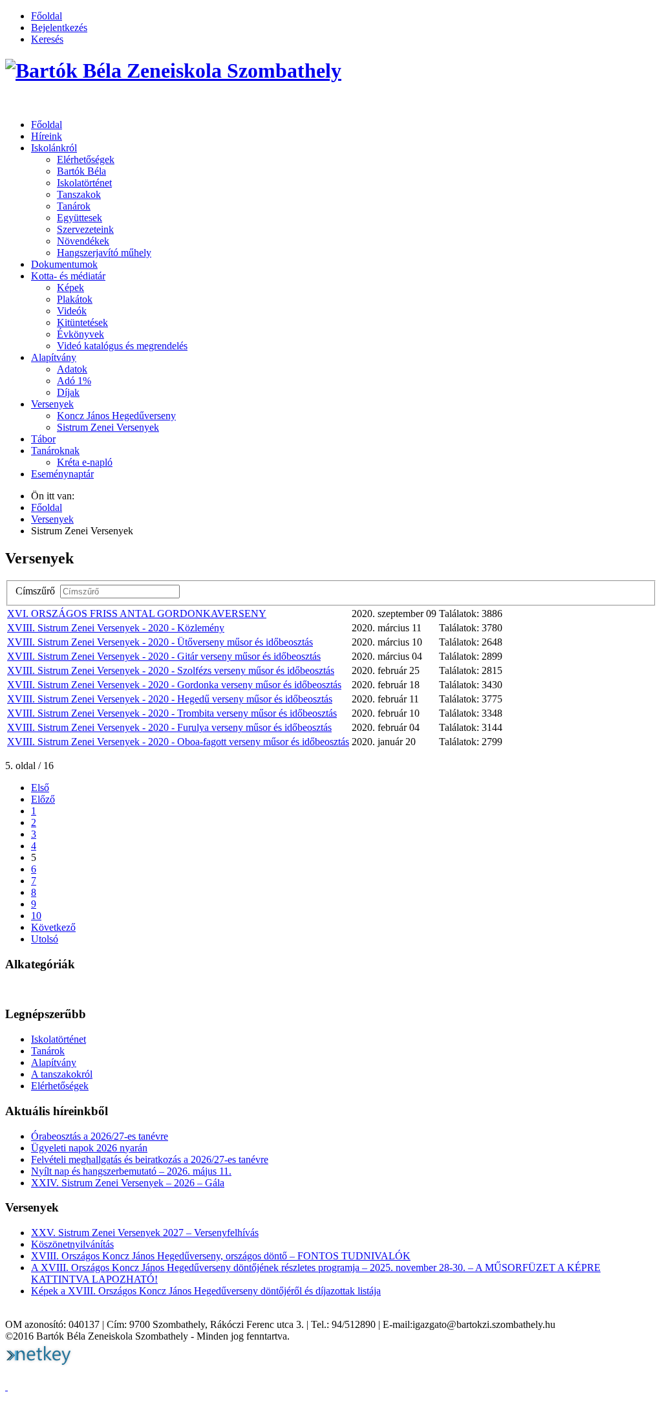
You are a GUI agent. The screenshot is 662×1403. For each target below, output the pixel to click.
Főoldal (46, 15)
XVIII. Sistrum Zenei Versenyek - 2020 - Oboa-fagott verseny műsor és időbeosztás (178, 741)
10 (36, 915)
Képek (70, 287)
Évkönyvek (80, 334)
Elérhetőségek (85, 159)
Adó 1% (74, 380)
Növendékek (83, 240)
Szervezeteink (85, 229)
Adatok (72, 369)
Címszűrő (38, 590)
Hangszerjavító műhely (104, 252)
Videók (72, 310)
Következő (53, 927)
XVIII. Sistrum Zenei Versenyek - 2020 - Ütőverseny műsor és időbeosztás (160, 641)
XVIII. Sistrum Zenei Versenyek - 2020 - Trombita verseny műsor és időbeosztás (172, 713)
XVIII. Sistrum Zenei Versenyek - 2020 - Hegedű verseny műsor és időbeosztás (169, 698)
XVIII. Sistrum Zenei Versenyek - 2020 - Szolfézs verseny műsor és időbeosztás (170, 670)
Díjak (68, 392)
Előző (43, 799)
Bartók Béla (81, 171)
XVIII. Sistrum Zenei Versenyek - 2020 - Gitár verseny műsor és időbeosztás (164, 656)
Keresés (47, 39)
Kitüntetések (82, 322)
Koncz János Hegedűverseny (116, 415)
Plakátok (74, 299)
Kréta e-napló (84, 462)
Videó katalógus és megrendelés (122, 345)
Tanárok (74, 206)
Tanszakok (79, 194)
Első (40, 787)
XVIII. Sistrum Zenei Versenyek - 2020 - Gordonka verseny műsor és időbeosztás (174, 684)
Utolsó (44, 938)
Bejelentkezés (59, 27)
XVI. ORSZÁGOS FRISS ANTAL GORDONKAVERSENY (136, 613)
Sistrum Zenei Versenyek (108, 427)
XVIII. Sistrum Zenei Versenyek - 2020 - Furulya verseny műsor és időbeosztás (169, 727)
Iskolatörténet (84, 182)
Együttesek (79, 217)
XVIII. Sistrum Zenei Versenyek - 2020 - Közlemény (115, 627)
